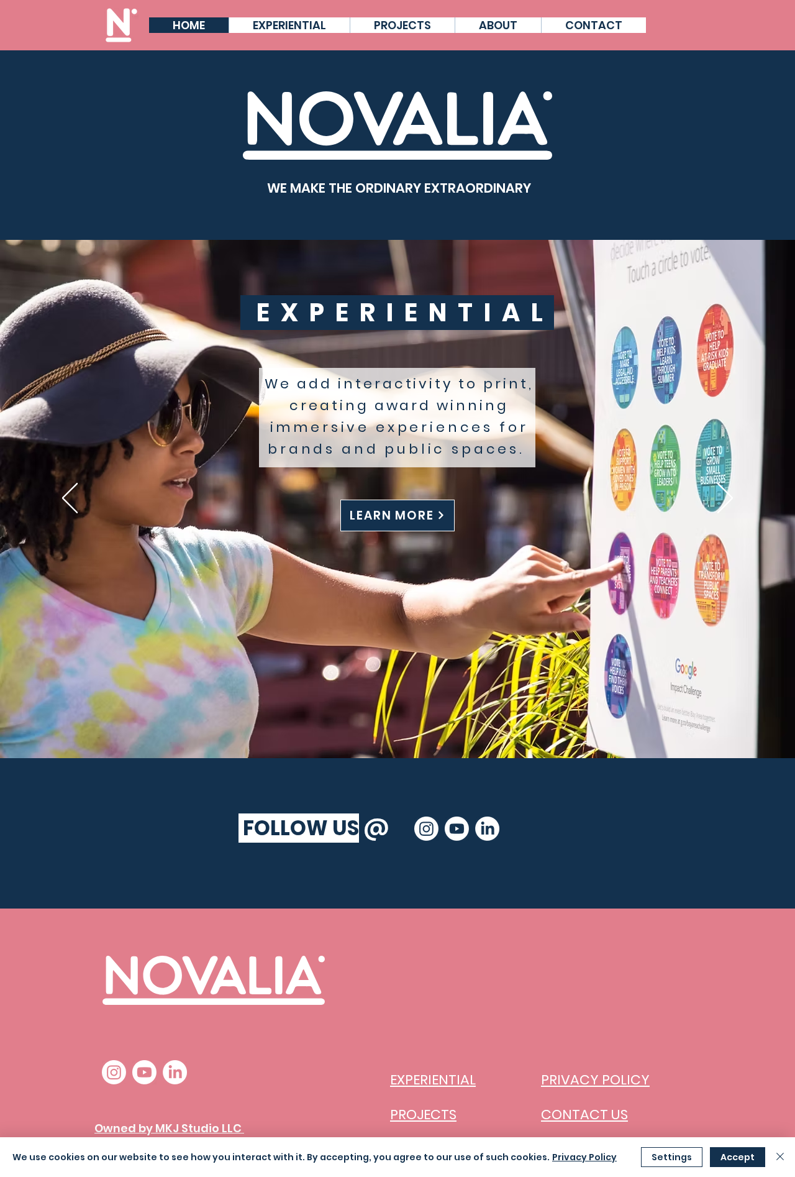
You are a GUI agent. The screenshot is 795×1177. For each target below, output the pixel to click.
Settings (672, 1157)
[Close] (780, 1157)
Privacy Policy (584, 1157)
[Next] (725, 499)
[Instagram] (426, 829)
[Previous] (70, 499)
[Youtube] (457, 829)
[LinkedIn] (487, 829)
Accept (737, 1157)
